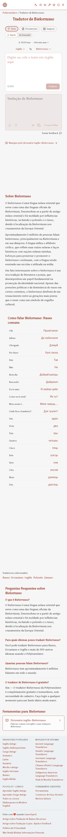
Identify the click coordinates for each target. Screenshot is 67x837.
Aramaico (7, 755)
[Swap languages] (30, 49)
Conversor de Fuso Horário (49, 794)
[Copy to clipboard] (39, 125)
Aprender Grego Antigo (14, 794)
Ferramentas (41, 790)
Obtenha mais (40, 42)
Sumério (7, 763)
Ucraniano (17, 577)
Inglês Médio (9, 779)
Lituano (48, 577)
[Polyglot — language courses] (45, 5)
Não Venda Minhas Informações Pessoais (23, 832)
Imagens (50, 29)
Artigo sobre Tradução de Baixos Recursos (24, 819)
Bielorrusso (42, 49)
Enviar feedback (50, 133)
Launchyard (30, 814)
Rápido (13, 35)
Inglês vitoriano (11, 771)
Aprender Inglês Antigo (14, 790)
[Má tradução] (15, 125)
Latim (5, 759)
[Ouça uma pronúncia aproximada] (33, 125)
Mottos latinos (43, 798)
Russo (6, 577)
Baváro (6, 775)
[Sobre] (58, 5)
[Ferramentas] (49, 5)
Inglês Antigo (9, 744)
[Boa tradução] (10, 125)
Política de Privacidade (14, 828)
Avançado (26, 35)
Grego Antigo (9, 751)
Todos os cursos (11, 798)
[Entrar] (63, 5)
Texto (13, 29)
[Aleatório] (40, 5)
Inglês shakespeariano (14, 747)
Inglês (28, 577)
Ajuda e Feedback (42, 823)
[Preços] (54, 5)
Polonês (38, 577)
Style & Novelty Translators (49, 779)
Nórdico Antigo (10, 767)
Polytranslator (10, 12)
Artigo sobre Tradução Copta (17, 823)
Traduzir (53, 86)
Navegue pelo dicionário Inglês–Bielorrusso (31, 143)
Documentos (31, 29)
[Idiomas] (35, 5)
